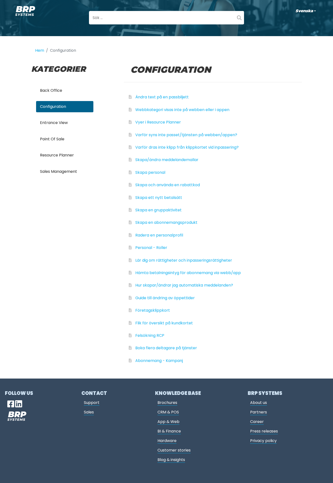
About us (258, 402)
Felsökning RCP (149, 335)
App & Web (168, 421)
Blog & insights (171, 459)
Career (257, 421)
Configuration (53, 106)
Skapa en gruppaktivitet (158, 210)
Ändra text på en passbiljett (162, 97)
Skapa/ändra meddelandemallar (166, 160)
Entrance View (54, 122)
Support (91, 402)
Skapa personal (150, 172)
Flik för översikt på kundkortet (164, 323)
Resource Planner (57, 155)
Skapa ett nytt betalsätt (158, 197)
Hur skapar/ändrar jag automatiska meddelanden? (184, 285)
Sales (89, 412)
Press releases (264, 431)
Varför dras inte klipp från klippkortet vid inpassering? (187, 147)
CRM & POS (168, 412)
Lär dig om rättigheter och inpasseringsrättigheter (183, 260)
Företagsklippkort (152, 310)
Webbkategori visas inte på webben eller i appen (182, 110)
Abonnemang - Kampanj (159, 360)
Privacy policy (263, 440)
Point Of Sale (52, 139)
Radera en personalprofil (159, 235)
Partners (258, 412)
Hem (39, 50)
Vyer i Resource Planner (158, 122)
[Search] (239, 17)
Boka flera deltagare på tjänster (166, 348)
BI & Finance (169, 431)
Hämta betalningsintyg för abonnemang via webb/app (188, 273)
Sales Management (58, 171)
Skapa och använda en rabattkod (167, 185)
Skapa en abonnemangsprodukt (166, 222)
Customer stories (174, 450)
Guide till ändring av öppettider (165, 298)
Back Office (51, 90)
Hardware (166, 440)
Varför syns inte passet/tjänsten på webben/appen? (186, 135)
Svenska (304, 11)
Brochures (167, 402)
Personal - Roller (151, 247)
